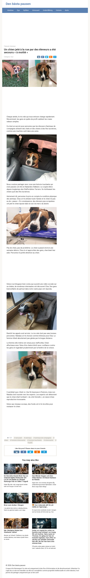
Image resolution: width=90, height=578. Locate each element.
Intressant (35, 10)
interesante (49, 440)
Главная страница (9, 46)
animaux (28, 438)
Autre (67, 10)
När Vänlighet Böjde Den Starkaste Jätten (13, 531)
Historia (58, 10)
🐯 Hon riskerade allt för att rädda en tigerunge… (42, 506)
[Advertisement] (45, 28)
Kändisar (10, 10)
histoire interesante (18, 440)
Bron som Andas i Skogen (14, 505)
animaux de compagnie (43, 438)
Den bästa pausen (18, 4)
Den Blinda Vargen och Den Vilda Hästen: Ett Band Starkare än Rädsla (44, 478)
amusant (19, 438)
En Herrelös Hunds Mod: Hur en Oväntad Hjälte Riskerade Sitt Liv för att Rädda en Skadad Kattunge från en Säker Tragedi (16, 478)
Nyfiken (26, 10)
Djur (18, 10)
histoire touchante (35, 440)
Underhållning (47, 10)
